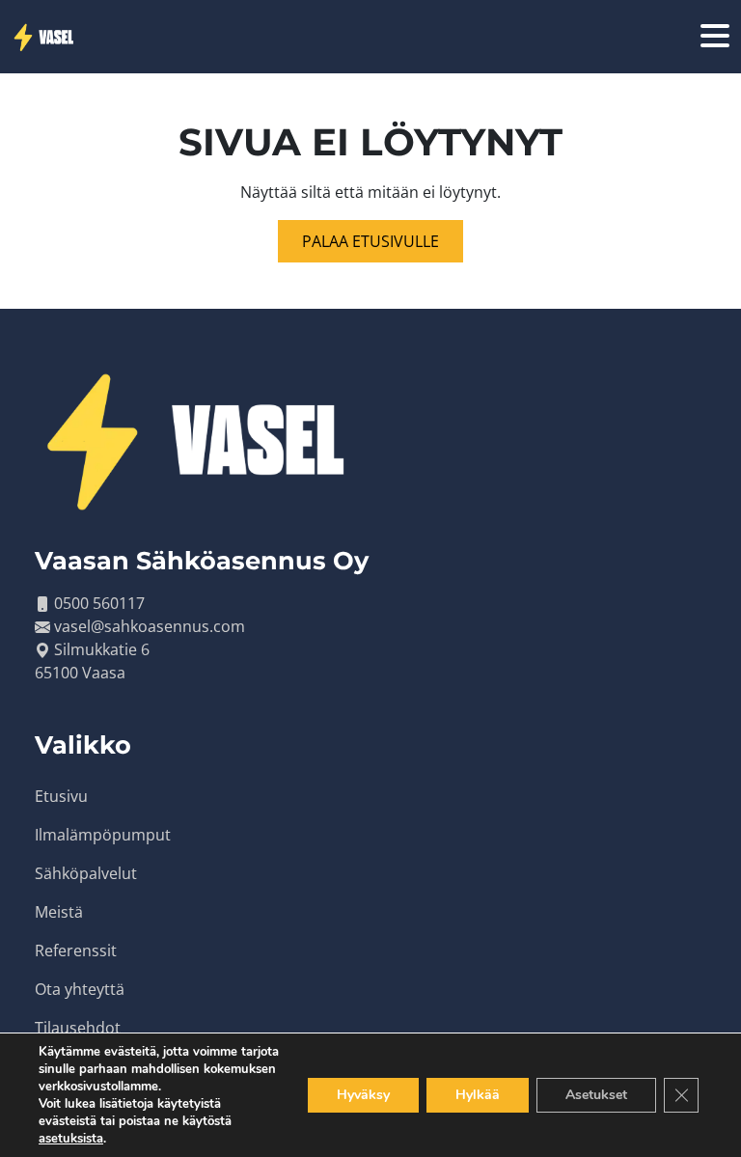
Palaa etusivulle (370, 241)
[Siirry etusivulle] (46, 36)
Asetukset (596, 1095)
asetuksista (71, 1138)
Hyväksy (363, 1095)
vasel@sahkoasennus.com (149, 626)
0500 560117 (99, 603)
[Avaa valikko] (714, 37)
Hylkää (477, 1095)
